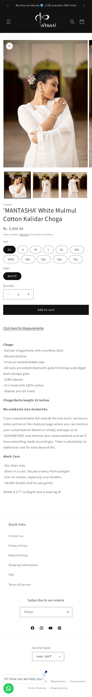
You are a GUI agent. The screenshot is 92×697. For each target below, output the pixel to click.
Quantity (8, 286)
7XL (75, 259)
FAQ (11, 575)
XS (9, 250)
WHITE (12, 276)
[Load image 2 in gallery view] (46, 185)
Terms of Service (20, 585)
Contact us (16, 536)
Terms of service (37, 687)
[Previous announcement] (8, 5)
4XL (28, 259)
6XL (59, 259)
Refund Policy (18, 555)
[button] (8, 21)
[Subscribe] (67, 612)
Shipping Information (23, 565)
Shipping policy (59, 687)
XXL (77, 250)
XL (62, 250)
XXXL (11, 259)
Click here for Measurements (23, 328)
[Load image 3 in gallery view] (74, 185)
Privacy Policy (18, 546)
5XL (43, 259)
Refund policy (58, 681)
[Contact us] (8, 688)
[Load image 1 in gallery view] (17, 185)
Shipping (23, 234)
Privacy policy (78, 681)
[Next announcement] (84, 5)
